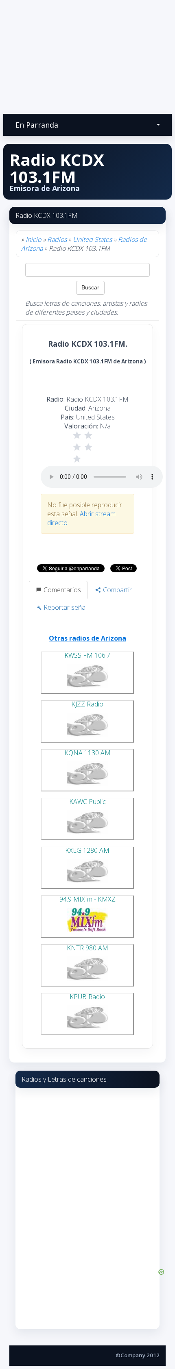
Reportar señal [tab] (64, 607)
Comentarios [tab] (61, 589)
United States (92, 239)
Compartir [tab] (116, 589)
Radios (57, 239)
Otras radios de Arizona (87, 638)
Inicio (33, 239)
